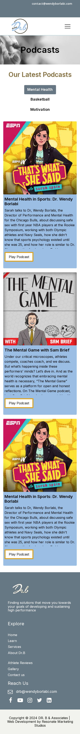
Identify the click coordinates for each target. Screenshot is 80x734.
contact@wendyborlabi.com (52, 4)
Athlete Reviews (20, 663)
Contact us (16, 675)
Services (14, 647)
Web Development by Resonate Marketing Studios (40, 723)
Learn (12, 641)
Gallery (13, 669)
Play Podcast (19, 257)
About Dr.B (16, 653)
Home (12, 635)
